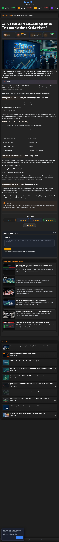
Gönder (8, 249)
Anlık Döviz (5, 15)
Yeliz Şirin (9, 35)
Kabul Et (20, 537)
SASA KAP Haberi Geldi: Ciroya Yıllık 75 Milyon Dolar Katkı (30, 278)
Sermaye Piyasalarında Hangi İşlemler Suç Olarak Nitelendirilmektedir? (34, 311)
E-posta (29, 225)
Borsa (10, 15)
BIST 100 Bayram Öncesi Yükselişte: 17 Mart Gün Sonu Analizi (31, 300)
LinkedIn (36, 220)
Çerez (15, 533)
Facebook (22, 220)
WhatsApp (49, 220)
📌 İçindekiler (7, 81)
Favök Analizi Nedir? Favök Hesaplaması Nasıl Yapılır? (30, 289)
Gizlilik (20, 533)
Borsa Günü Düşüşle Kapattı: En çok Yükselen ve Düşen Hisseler (32, 322)
